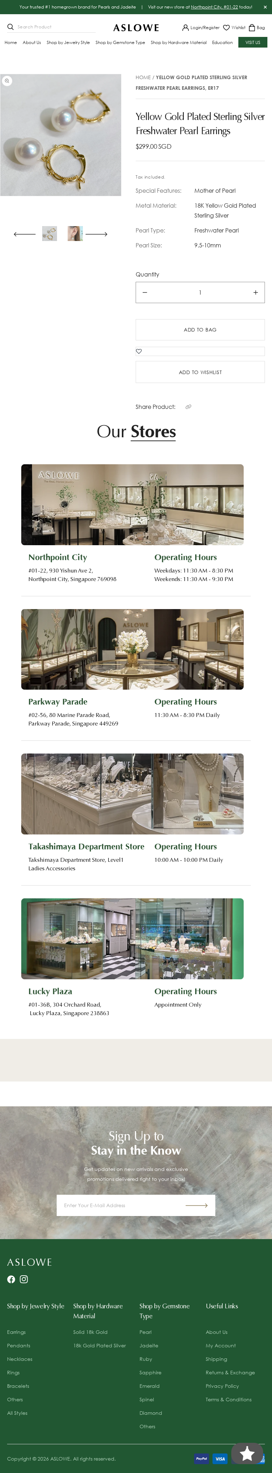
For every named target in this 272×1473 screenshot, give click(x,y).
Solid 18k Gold (90, 1332)
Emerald (150, 1386)
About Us (216, 1332)
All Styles (17, 1413)
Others (15, 1399)
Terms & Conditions (228, 1399)
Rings (13, 1372)
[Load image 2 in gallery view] (75, 233)
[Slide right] (99, 233)
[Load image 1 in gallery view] (50, 233)
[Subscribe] (197, 1205)
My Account (221, 1345)
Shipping (216, 1359)
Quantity (147, 274)
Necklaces (19, 1359)
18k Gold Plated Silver (99, 1345)
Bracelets (18, 1386)
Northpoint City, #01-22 (214, 7)
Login (196, 27)
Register (211, 27)
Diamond (151, 1413)
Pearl (146, 1332)
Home (143, 77)
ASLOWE (60, 1459)
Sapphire (151, 1372)
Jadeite (149, 1345)
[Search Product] (10, 27)
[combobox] (51, 27)
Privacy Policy (222, 1386)
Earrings (16, 1332)
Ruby (146, 1359)
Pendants (18, 1345)
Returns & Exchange (230, 1372)
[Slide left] (22, 233)
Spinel (147, 1399)
